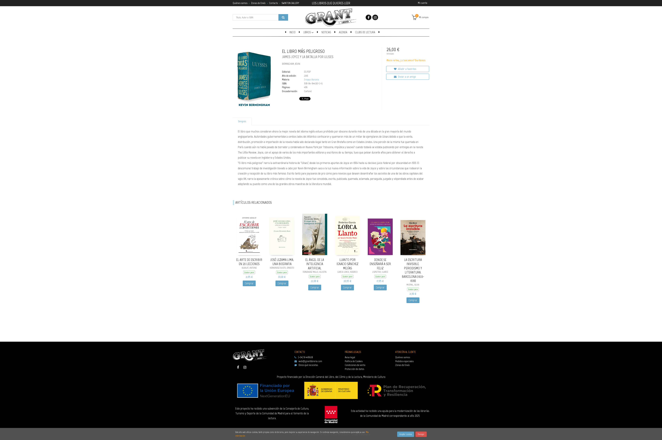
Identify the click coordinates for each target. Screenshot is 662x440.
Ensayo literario (311, 79)
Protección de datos (354, 369)
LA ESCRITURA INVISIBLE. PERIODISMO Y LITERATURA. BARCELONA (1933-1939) (413, 270)
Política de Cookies (354, 361)
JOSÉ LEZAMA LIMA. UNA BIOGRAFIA (282, 262)
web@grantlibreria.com (310, 361)
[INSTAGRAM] (375, 17)
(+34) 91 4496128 (305, 357)
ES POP (307, 71)
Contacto (273, 3)
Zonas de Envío (258, 3)
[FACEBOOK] (368, 17)
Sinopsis (242, 121)
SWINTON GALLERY (290, 3)
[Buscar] (283, 17)
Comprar (249, 283)
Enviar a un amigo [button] (406, 76)
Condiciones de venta (355, 365)
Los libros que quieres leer (331, 2)
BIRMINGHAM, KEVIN (291, 63)
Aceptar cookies (405, 434)
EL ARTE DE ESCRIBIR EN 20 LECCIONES (249, 262)
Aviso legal (350, 357)
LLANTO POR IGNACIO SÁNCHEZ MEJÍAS (347, 264)
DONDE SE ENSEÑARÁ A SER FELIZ (380, 264)
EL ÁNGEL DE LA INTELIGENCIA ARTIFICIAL (314, 264)
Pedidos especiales (404, 361)
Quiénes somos (240, 3)
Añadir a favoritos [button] (406, 69)
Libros (307, 32)
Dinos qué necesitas (308, 365)
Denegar (421, 434)
